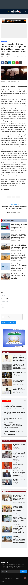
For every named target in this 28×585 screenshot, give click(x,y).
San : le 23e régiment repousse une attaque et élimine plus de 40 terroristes (18, 276)
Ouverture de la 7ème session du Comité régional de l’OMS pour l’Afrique (14, 407)
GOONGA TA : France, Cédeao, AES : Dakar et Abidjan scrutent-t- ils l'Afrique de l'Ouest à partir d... (19, 454)
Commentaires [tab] (5, 288)
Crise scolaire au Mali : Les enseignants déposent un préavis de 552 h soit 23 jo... (14, 207)
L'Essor (14, 361)
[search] (26, 11)
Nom (2, 292)
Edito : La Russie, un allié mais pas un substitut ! (18, 381)
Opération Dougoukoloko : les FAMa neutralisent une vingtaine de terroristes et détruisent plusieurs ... (19, 540)
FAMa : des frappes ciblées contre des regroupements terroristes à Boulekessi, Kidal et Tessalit (18, 236)
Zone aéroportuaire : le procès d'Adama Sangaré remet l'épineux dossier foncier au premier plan (19, 498)
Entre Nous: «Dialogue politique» (19, 445)
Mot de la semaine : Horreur (14, 212)
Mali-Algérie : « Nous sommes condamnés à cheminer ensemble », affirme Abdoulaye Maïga (14, 426)
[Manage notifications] (25, 578)
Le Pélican (14, 384)
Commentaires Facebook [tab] (16, 288)
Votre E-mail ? (4, 298)
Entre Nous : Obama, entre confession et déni (18, 464)
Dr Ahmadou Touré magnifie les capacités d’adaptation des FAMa (19, 389)
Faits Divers (14, 16)
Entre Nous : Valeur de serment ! (19, 480)
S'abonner (23, 571)
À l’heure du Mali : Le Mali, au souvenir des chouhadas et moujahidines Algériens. (19, 366)
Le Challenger (15, 447)
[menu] (2, 11)
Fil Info (2, 16)
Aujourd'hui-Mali (15, 459)
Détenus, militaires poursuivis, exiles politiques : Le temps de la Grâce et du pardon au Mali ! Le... (19, 518)
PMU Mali (8, 16)
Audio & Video (22, 16)
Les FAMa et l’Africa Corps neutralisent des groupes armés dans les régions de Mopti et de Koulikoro (18, 256)
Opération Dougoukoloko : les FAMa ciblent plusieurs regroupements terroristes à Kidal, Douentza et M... (19, 246)
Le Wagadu (15, 502)
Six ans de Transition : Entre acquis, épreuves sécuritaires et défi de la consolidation (19, 473)
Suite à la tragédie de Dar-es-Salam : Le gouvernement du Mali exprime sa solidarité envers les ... (14, 433)
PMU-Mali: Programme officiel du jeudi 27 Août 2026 (14, 413)
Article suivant (13, 211)
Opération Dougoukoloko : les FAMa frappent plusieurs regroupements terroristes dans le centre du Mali (19, 266)
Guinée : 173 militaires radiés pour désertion (13, 419)
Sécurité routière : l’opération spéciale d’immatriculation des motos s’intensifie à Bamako (18, 509)
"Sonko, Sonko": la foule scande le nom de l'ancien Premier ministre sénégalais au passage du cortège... (19, 529)
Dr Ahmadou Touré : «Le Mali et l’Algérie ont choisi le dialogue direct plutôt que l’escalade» (19, 358)
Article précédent (15, 204)
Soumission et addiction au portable (19, 373)
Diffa (9, 197)
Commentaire (4, 305)
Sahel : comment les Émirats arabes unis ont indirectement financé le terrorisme (19, 226)
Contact (3, 581)
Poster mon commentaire (8, 322)
